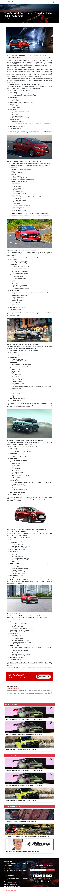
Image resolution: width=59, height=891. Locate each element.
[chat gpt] (35, 881)
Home (6, 18)
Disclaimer (14, 890)
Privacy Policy (49, 890)
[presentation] (29, 190)
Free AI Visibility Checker (13, 886)
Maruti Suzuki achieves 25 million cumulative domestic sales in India (32, 667)
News (9, 18)
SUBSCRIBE (50, 870)
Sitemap (8, 890)
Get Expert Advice (44, 676)
